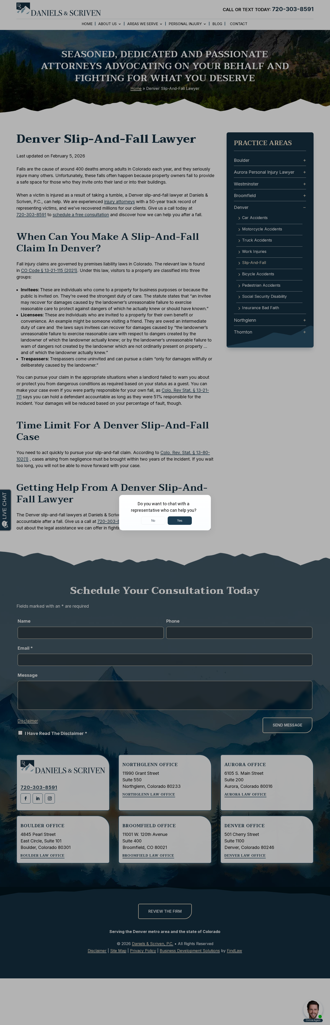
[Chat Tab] (165, 512)
